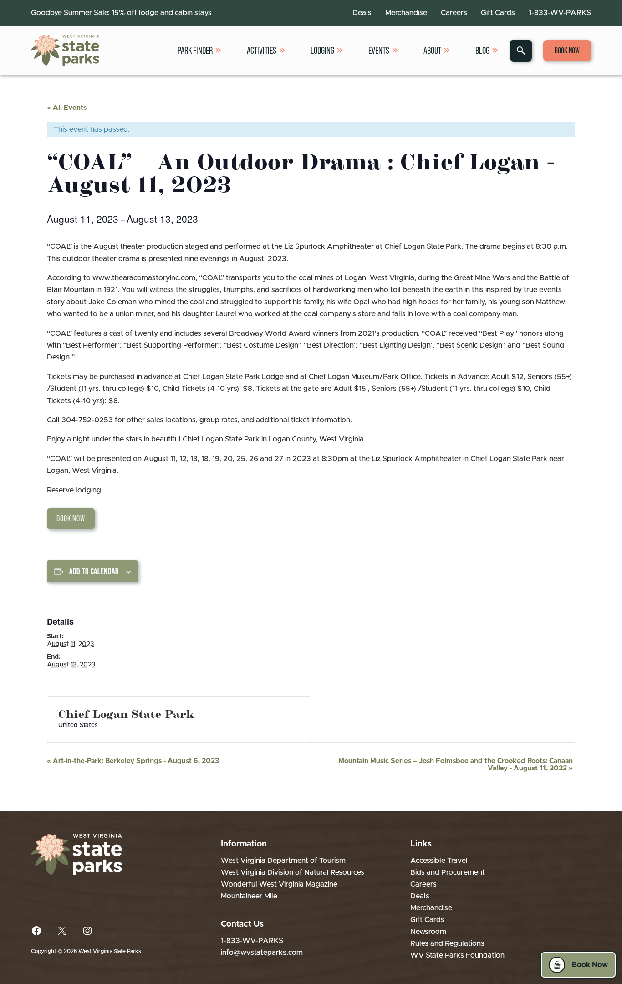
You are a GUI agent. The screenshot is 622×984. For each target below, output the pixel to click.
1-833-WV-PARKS (560, 12)
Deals (362, 12)
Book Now (567, 50)
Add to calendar (94, 571)
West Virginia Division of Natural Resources (292, 872)
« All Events (67, 107)
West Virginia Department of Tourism (283, 860)
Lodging (322, 50)
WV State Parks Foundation (457, 955)
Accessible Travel (439, 860)
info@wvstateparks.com (262, 952)
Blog (482, 50)
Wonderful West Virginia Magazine (279, 884)
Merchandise (406, 12)
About (432, 50)
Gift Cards (498, 12)
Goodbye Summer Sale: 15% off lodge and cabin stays (121, 12)
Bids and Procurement (447, 872)
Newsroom (428, 931)
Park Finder (195, 50)
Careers (454, 12)
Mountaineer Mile (249, 896)
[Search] (521, 51)
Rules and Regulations (447, 943)
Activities (261, 50)
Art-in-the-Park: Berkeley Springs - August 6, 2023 (133, 761)
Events (378, 50)
